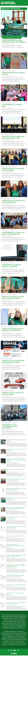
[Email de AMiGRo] (15, 650)
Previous (2, 27)
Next (26, 27)
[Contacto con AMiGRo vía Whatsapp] (18, 650)
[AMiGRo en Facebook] (12, 650)
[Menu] (25, 3)
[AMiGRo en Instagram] (9, 650)
